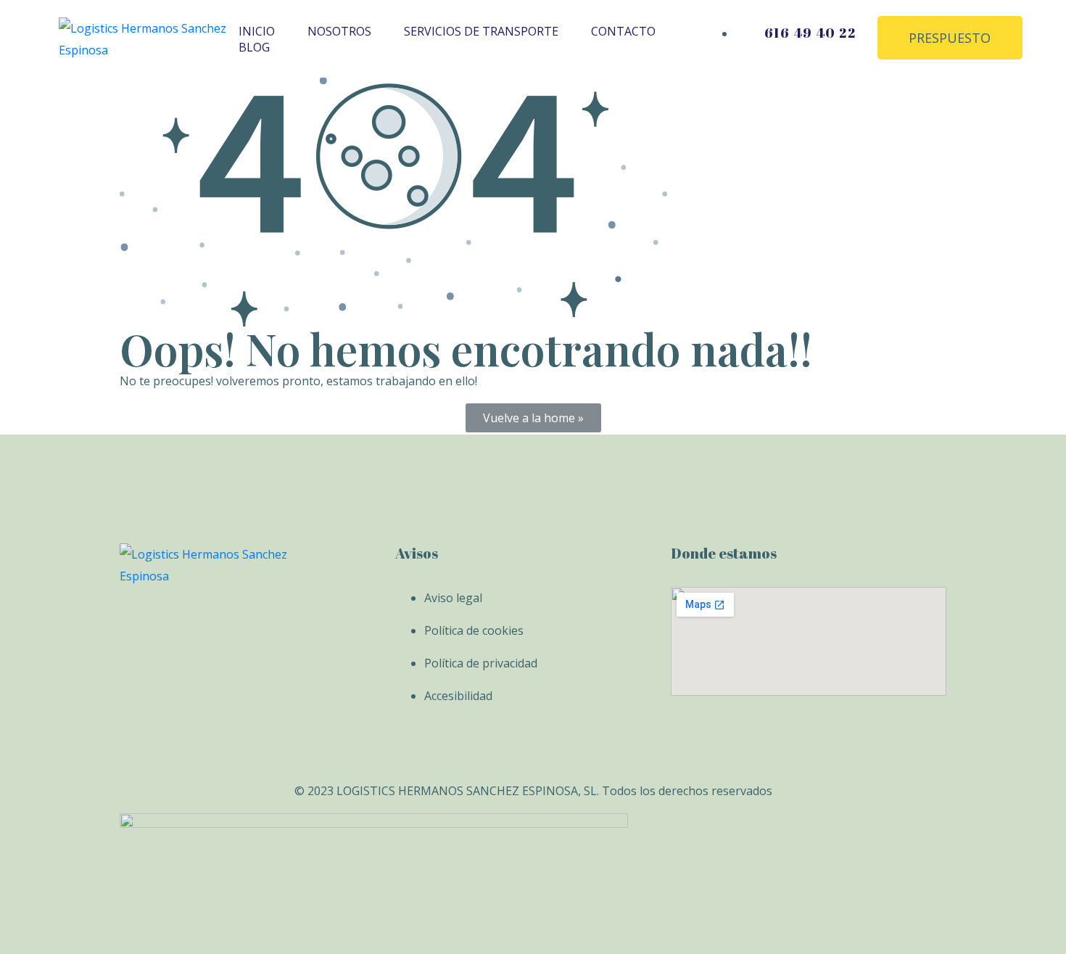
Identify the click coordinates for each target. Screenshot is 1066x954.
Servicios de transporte (481, 31)
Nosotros (339, 31)
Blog (254, 47)
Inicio (257, 31)
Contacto (623, 31)
